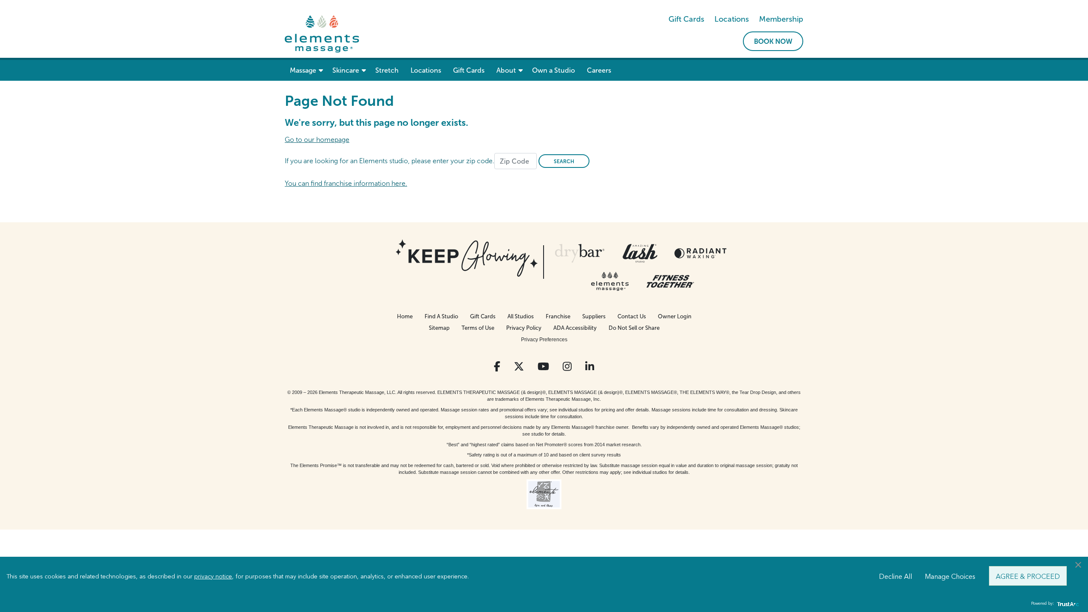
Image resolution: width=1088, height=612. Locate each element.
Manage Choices (950, 576)
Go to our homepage (317, 139)
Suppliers (594, 316)
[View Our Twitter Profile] (519, 366)
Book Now (773, 41)
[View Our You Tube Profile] (543, 366)
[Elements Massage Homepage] (322, 33)
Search (564, 161)
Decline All (895, 576)
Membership (781, 19)
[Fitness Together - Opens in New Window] (670, 281)
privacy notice (213, 576)
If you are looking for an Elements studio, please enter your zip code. (389, 160)
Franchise (558, 316)
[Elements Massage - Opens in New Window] (610, 281)
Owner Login (674, 316)
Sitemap (439, 328)
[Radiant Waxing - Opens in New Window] (700, 253)
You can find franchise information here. (346, 183)
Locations (731, 19)
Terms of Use (478, 328)
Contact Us (632, 316)
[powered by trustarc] (1067, 603)
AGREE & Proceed (1028, 576)
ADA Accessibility (575, 328)
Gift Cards (686, 19)
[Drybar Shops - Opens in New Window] (579, 253)
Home (405, 316)
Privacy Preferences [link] (544, 340)
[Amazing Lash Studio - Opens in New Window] (640, 253)
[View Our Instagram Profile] (567, 366)
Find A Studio (441, 316)
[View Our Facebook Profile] (497, 366)
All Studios (520, 316)
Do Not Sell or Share (634, 328)
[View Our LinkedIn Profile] (589, 366)
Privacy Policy (523, 328)
